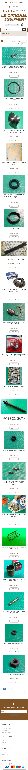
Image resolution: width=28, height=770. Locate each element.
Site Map (4, 742)
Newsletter (5, 757)
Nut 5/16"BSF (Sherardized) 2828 (14, 674)
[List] (4, 41)
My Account (5, 752)
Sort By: (13, 41)
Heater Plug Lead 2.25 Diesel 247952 (14, 386)
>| (12, 688)
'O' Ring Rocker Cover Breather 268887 (14, 99)
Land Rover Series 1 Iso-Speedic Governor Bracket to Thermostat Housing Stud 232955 (14, 418)
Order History (5, 754)
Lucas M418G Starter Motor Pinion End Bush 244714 (14, 579)
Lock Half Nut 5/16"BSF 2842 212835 (14, 450)
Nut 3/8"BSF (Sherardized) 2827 (14, 643)
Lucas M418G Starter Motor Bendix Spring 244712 (14, 547)
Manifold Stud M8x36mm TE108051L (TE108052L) (14, 612)
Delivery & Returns (6, 728)
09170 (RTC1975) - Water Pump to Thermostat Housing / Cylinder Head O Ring (14, 196)
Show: (19, 43)
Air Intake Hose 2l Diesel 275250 (14, 259)
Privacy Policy (5, 730)
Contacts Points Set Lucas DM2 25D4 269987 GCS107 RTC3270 (14, 354)
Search (3, 744)
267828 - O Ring (14, 228)
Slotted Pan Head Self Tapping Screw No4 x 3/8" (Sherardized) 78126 (14, 67)
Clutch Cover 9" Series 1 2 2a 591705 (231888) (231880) (14, 290)
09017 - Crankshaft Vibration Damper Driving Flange (14, 131)
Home (3, 33)
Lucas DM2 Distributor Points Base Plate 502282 (14, 515)
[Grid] (2, 41)
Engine (7, 33)
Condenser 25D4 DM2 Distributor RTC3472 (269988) (14, 322)
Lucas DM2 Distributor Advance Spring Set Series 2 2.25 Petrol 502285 (14, 483)
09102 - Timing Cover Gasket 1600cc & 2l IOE (14, 163)
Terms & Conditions (6, 732)
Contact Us (4, 740)
